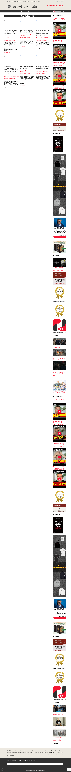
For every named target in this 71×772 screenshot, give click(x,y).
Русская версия (46, 768)
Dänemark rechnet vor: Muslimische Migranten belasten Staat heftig (58, 739)
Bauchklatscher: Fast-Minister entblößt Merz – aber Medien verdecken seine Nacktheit (59, 64)
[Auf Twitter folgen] (57, 1)
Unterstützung (19, 1)
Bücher (32, 1)
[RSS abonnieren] (61, 1)
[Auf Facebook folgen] (56, 1)
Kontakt (35, 1)
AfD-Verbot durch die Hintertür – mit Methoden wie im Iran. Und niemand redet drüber (59, 87)
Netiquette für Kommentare (37, 768)
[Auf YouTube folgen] (63, 1)
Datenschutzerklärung (57, 768)
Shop (39, 1)
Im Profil (8, 1)
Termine (24, 768)
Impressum (51, 768)
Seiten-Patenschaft (26, 1)
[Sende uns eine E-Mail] (59, 1)
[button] (63, 11)
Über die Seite (13, 1)
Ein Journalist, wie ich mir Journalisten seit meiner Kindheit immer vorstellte (58, 269)
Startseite (11, 768)
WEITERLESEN (7, 52)
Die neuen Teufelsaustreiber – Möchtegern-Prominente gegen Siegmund (59, 714)
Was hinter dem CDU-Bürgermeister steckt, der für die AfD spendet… (59, 358)
